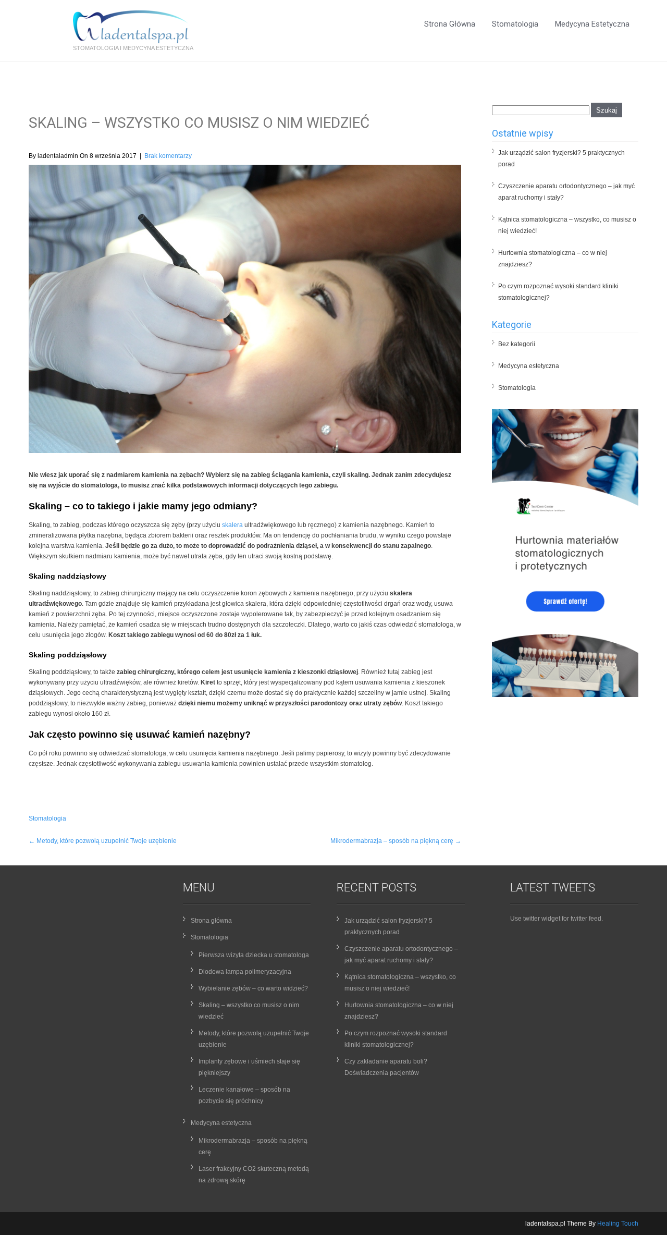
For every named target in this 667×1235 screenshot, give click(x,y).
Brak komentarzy (168, 156)
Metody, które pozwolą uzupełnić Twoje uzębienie (103, 841)
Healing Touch (617, 1223)
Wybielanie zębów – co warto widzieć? (253, 988)
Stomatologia (515, 24)
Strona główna (449, 24)
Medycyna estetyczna (592, 24)
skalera (232, 525)
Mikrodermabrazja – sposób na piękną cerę (395, 841)
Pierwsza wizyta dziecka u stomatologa (254, 955)
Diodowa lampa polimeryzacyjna (245, 971)
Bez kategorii (516, 344)
